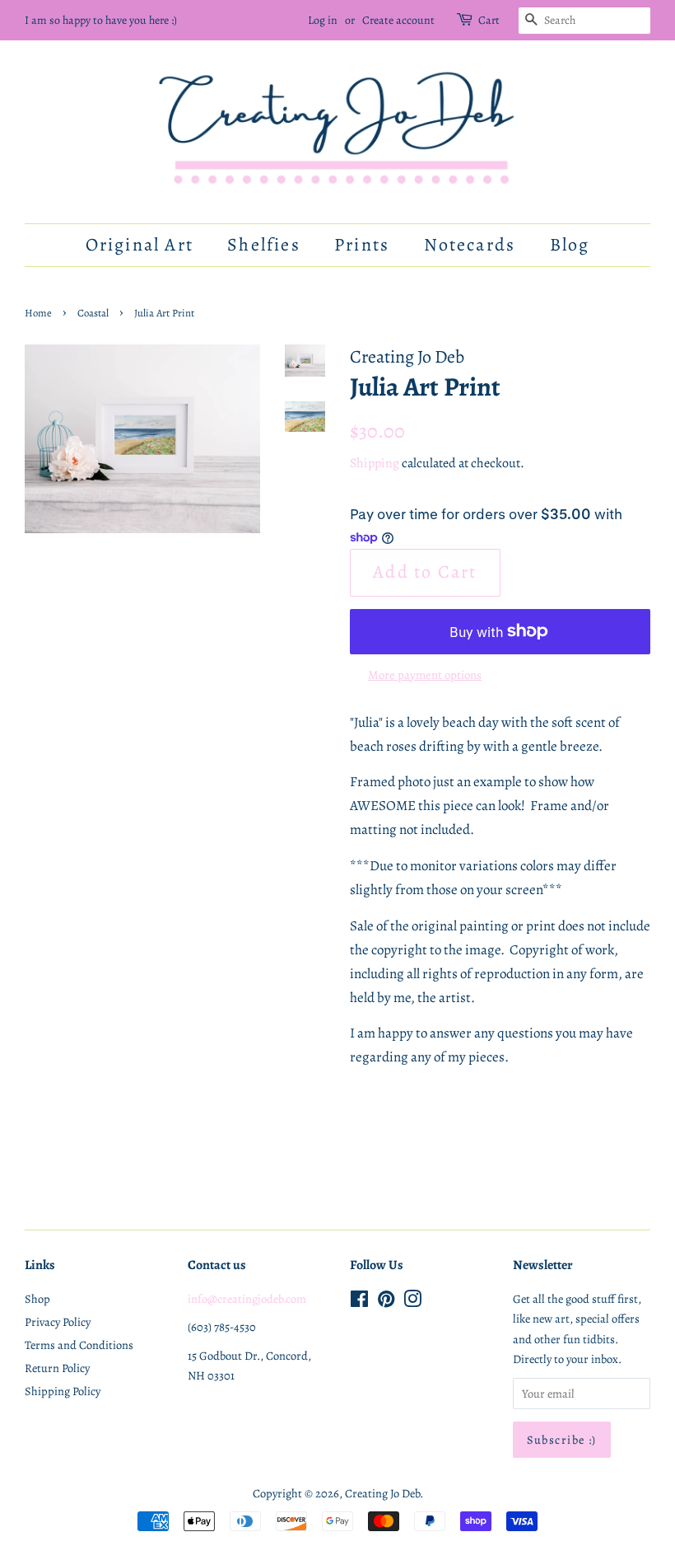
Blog (570, 244)
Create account (398, 20)
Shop (37, 1299)
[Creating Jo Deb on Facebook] (359, 1302)
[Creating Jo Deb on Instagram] (412, 1302)
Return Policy (57, 1368)
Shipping (374, 463)
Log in (323, 20)
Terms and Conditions (79, 1345)
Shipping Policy (62, 1391)
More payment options (425, 675)
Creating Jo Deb (382, 1493)
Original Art (139, 244)
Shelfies (263, 244)
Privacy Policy (58, 1322)
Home (38, 313)
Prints (361, 244)
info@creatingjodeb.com (247, 1299)
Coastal (93, 313)
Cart (489, 20)
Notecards (470, 244)
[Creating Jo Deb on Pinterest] (386, 1302)
